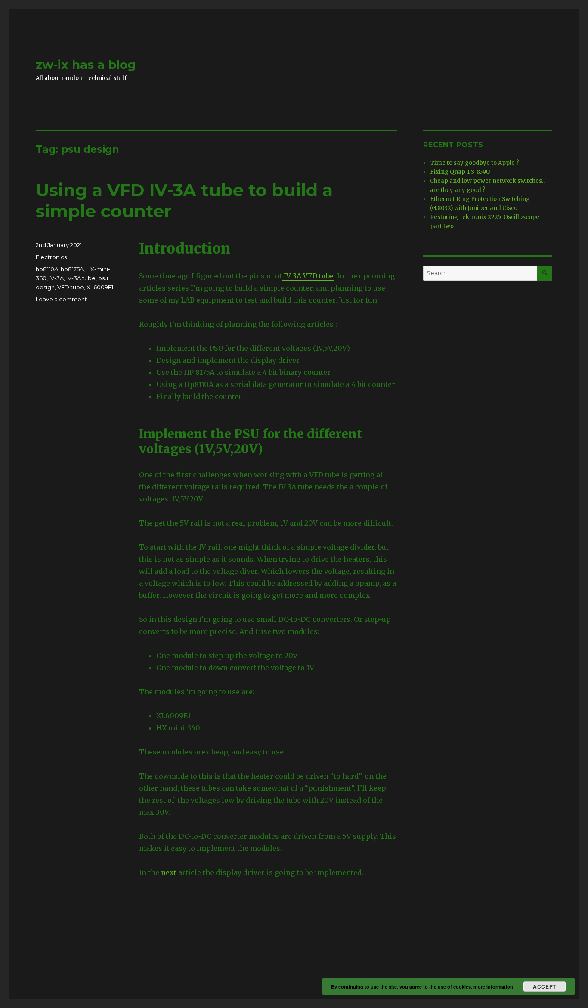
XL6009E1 (100, 287)
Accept (544, 986)
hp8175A (72, 269)
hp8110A (47, 269)
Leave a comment (61, 299)
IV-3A (56, 278)
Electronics (51, 257)
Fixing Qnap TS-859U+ (462, 172)
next (168, 872)
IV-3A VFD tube (308, 276)
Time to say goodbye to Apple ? (474, 163)
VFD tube (70, 287)
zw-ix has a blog (86, 64)
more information (493, 986)
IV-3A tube (81, 278)
